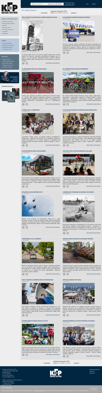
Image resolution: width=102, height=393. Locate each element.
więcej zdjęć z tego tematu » (53, 63)
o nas (87, 4)
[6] (60, 12)
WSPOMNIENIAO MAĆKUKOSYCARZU (14, 79)
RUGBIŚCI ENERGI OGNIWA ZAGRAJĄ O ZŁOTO (35, 320)
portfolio (5, 25)
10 (65, 12)
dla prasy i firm (6, 27)
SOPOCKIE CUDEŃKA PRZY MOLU (72, 279)
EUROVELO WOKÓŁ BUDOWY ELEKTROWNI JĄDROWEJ (78, 238)
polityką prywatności (39, 390)
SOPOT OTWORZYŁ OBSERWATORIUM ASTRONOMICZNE (37, 279)
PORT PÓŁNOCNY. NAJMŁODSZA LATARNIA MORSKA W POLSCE (39, 17)
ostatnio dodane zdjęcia (9, 23)
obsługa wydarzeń (7, 43)
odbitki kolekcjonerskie (8, 61)
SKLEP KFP (5, 56)
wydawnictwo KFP (7, 49)
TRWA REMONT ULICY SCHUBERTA (31, 238)
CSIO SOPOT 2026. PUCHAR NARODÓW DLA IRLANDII (77, 151)
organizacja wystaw (7, 47)
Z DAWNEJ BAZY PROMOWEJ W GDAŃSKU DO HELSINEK (78, 192)
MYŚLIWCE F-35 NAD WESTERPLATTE (32, 192)
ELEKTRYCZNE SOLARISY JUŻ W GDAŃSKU (34, 151)
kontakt (94, 4)
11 (67, 12)
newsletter (5, 31)
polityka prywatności (94, 369)
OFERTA (4, 40)
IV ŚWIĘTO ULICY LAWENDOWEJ (31, 110)
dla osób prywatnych (8, 29)
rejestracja (5, 33)
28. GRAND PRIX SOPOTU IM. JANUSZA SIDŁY (34, 68)
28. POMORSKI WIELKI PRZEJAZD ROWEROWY (75, 68)
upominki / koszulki (7, 67)
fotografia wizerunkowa (8, 45)
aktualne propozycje (8, 21)
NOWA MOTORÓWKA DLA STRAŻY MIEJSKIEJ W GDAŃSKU (79, 320)
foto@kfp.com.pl (10, 377)
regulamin (92, 371)
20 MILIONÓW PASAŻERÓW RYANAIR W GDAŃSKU (76, 17)
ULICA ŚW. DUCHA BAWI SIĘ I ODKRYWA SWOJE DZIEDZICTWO (80, 110)
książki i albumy (6, 59)
